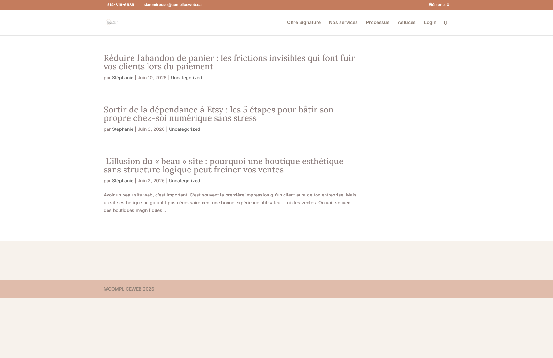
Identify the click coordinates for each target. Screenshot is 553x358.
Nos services (343, 22)
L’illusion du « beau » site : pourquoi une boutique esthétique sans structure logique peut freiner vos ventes (223, 165)
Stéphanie (122, 77)
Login (430, 22)
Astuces (407, 22)
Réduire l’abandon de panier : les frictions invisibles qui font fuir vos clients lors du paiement (229, 62)
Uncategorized (186, 77)
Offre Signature (304, 22)
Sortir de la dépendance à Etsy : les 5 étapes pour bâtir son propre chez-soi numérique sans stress (218, 113)
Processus (377, 22)
